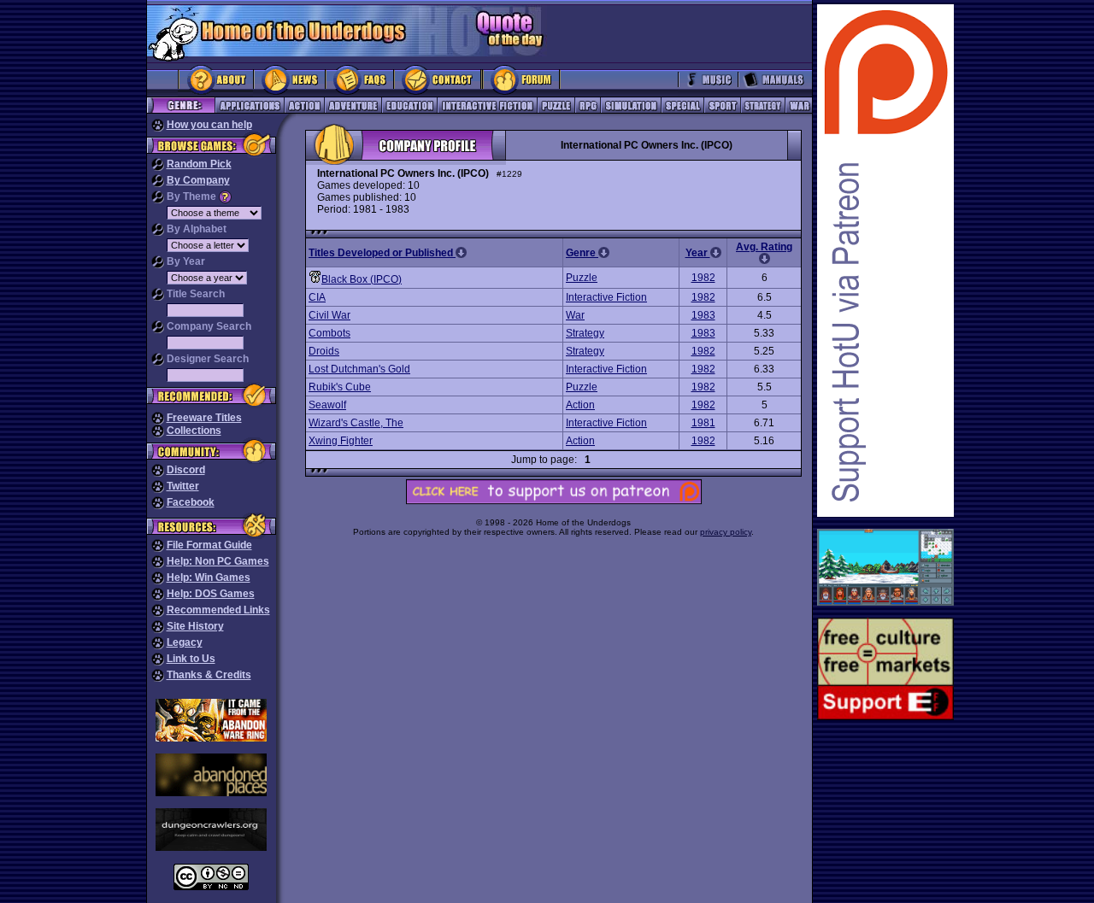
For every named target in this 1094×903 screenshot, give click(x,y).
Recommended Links (218, 610)
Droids (324, 351)
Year (697, 253)
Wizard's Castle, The (356, 423)
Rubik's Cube (340, 387)
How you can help (209, 125)
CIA (317, 297)
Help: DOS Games (211, 594)
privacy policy (725, 532)
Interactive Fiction (606, 297)
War (575, 315)
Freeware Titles (204, 418)
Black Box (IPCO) (361, 279)
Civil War (329, 315)
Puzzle (581, 278)
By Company (198, 180)
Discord (186, 470)
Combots (329, 333)
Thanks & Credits (209, 675)
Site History (195, 626)
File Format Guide (209, 545)
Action (580, 405)
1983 (703, 315)
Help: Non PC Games (218, 561)
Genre (582, 253)
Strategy (585, 333)
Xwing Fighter (341, 441)
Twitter (183, 486)
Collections (194, 431)
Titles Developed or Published (382, 253)
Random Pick (199, 164)
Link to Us (191, 659)
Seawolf (327, 405)
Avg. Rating (764, 247)
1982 (703, 278)
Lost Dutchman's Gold (359, 369)
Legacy (185, 642)
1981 (703, 423)
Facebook (191, 502)
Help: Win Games (208, 577)
